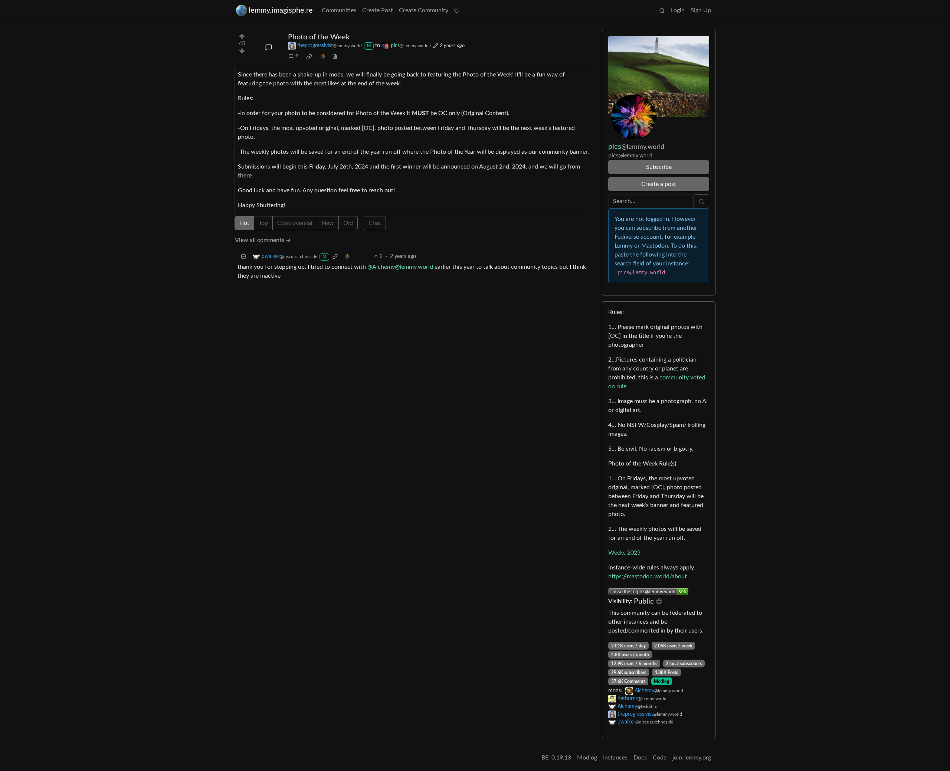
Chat (374, 223)
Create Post (377, 10)
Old (348, 223)
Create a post (658, 184)
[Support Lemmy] (456, 10)
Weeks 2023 (624, 553)
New (328, 223)
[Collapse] (243, 256)
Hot (244, 223)
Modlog (661, 681)
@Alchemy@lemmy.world (400, 267)
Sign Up (701, 10)
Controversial (294, 223)
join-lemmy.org (691, 758)
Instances (615, 758)
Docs (640, 758)
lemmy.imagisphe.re (281, 10)
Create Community (423, 10)
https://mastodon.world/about (647, 576)
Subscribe (659, 167)
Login (678, 10)
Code (659, 758)
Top (263, 223)
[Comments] (269, 47)
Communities (339, 10)
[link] (309, 57)
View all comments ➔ (263, 240)
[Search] (662, 10)
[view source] (335, 57)
